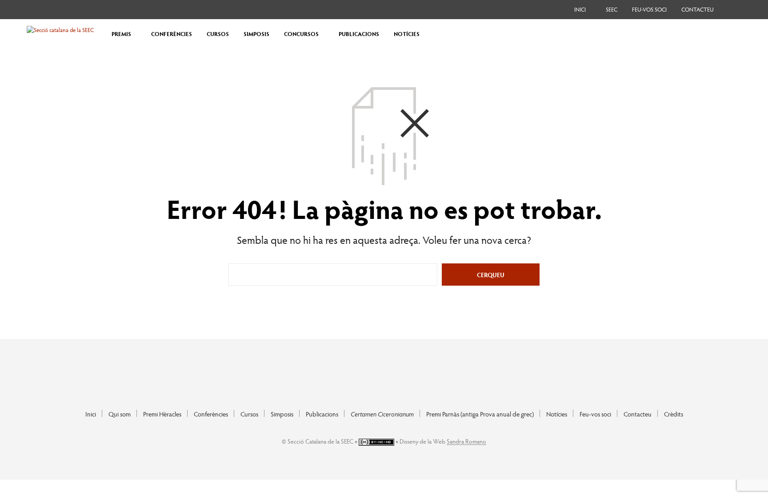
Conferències (211, 413)
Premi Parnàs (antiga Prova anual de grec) (480, 413)
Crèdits (673, 413)
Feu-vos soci (649, 9)
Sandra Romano (466, 441)
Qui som (119, 413)
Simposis (282, 413)
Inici (580, 9)
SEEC (611, 9)
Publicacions (322, 413)
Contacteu (697, 9)
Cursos (249, 413)
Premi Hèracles (162, 413)
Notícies (556, 413)
